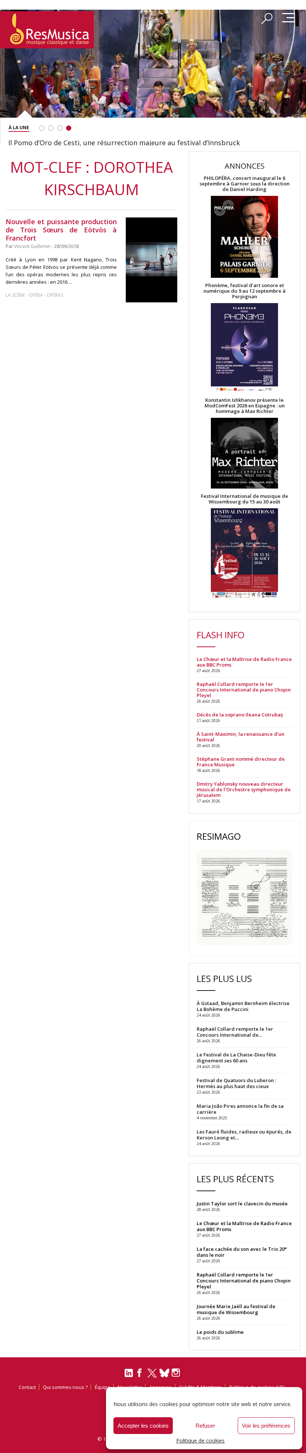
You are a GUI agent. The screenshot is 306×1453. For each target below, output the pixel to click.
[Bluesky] (164, 1372)
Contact (27, 1387)
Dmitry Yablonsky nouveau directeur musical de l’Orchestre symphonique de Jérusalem (244, 789)
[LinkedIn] (129, 1376)
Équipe (102, 1387)
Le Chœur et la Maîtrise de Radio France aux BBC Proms (244, 662)
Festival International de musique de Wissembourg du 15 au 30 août (244, 499)
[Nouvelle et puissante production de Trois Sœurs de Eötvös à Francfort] (151, 260)
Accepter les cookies (143, 1425)
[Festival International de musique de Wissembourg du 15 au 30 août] (244, 553)
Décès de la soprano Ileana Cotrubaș (240, 715)
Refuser (205, 1425)
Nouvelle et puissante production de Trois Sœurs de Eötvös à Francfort (61, 229)
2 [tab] (50, 128)
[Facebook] (140, 1375)
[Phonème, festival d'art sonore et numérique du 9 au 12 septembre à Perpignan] (244, 348)
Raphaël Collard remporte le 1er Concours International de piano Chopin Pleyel (244, 689)
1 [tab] (41, 128)
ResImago (219, 836)
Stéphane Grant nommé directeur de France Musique (241, 761)
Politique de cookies (200, 1440)
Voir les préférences (266, 1425)
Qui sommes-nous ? (65, 1387)
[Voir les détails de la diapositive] (153, 76)
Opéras (55, 295)
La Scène (15, 295)
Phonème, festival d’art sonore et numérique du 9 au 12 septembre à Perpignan (244, 291)
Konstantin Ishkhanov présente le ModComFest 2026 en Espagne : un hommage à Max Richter (244, 405)
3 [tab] (59, 128)
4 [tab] (68, 128)
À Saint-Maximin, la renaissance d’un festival (240, 737)
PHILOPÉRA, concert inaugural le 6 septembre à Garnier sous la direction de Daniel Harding (245, 183)
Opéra (36, 295)
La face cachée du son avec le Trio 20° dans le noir (242, 1252)
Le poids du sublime (220, 1332)
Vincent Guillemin (32, 246)
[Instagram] (177, 1372)
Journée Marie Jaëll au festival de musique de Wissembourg (236, 1309)
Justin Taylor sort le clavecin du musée (242, 1203)
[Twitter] (152, 1376)
